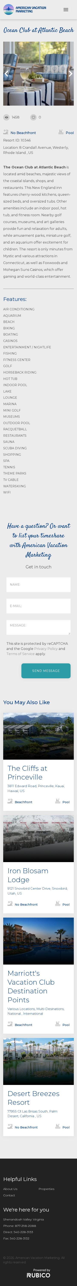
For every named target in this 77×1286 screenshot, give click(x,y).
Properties (46, 1189)
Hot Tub (10, 379)
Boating (10, 334)
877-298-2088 (25, 1226)
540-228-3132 (19, 1238)
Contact (9, 1195)
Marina (9, 404)
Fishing (10, 353)
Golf (7, 366)
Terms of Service (20, 654)
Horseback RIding (19, 372)
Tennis (9, 467)
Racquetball (15, 429)
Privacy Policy (46, 649)
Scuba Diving (15, 448)
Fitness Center (16, 360)
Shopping (12, 455)
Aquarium (12, 316)
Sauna (8, 442)
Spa (6, 461)
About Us (10, 1189)
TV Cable (11, 480)
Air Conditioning (18, 309)
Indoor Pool (15, 385)
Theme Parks (14, 473)
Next (69, 74)
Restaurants (15, 436)
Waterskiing (14, 486)
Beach (9, 322)
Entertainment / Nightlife (27, 347)
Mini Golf (12, 410)
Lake (7, 391)
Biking (9, 328)
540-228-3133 (23, 1232)
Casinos (10, 341)
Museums (11, 417)
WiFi (7, 492)
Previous (7, 74)
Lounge (10, 398)
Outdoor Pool (16, 423)
